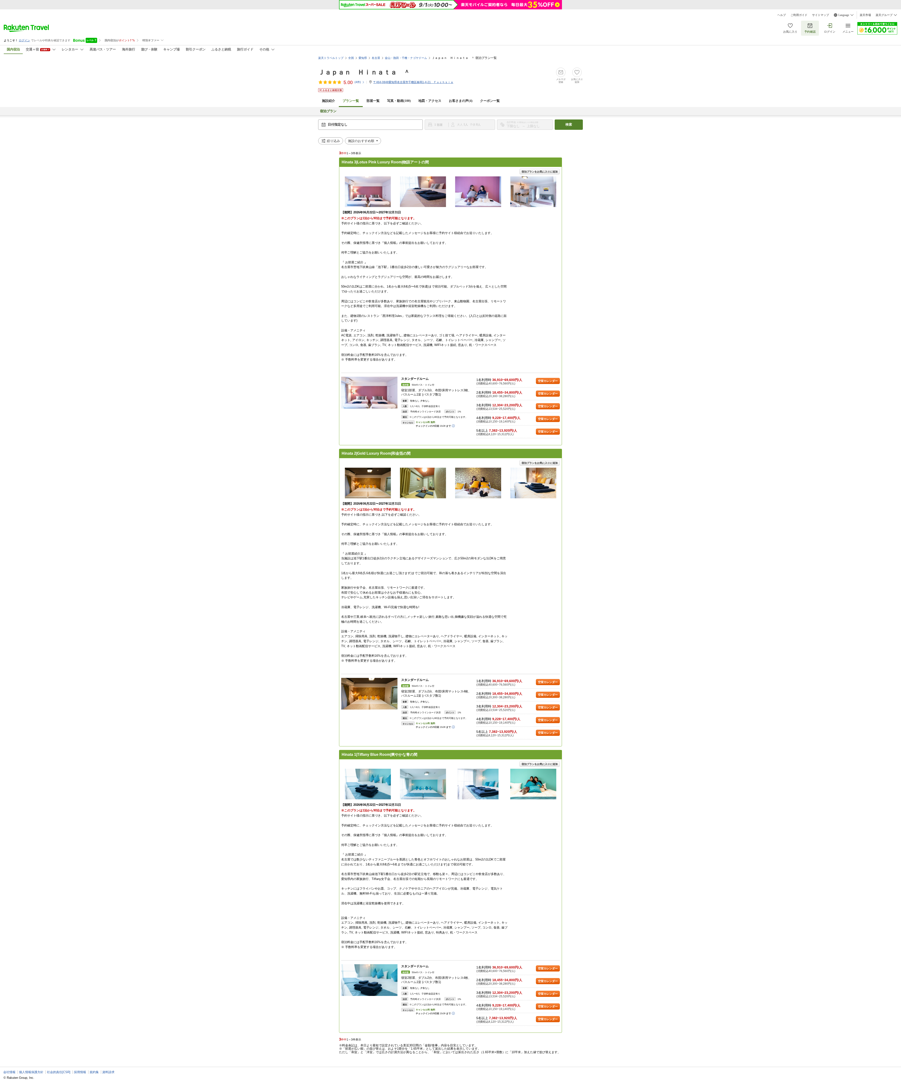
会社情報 (9, 1072)
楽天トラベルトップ (331, 58)
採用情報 (80, 1072)
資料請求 (108, 1072)
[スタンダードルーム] (369, 392)
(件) (358, 82)
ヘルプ (781, 15)
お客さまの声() (461, 101)
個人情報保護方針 (31, 1072)
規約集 (94, 1072)
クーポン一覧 (490, 101)
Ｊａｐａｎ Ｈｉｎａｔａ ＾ (364, 72)
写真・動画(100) (399, 101)
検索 (568, 124)
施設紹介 (328, 101)
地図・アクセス (429, 101)
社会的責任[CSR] (58, 1072)
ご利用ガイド (798, 15)
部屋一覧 (373, 101)
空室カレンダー (548, 381)
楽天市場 (865, 15)
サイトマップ (820, 15)
